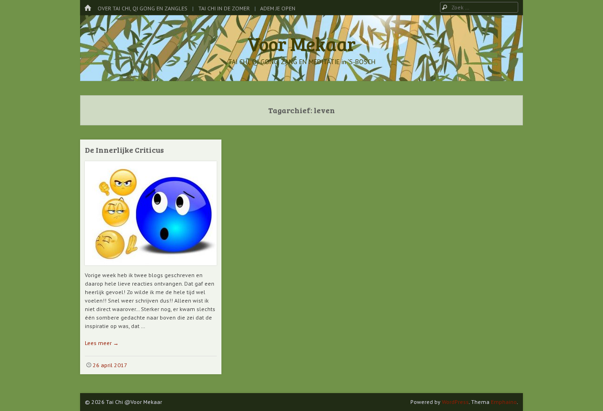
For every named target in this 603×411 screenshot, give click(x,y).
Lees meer (102, 342)
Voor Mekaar (301, 43)
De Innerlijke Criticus (124, 150)
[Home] (87, 8)
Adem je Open (277, 8)
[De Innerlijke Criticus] (151, 268)
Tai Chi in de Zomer (224, 8)
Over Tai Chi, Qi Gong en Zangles (142, 8)
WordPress (455, 401)
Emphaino (504, 401)
